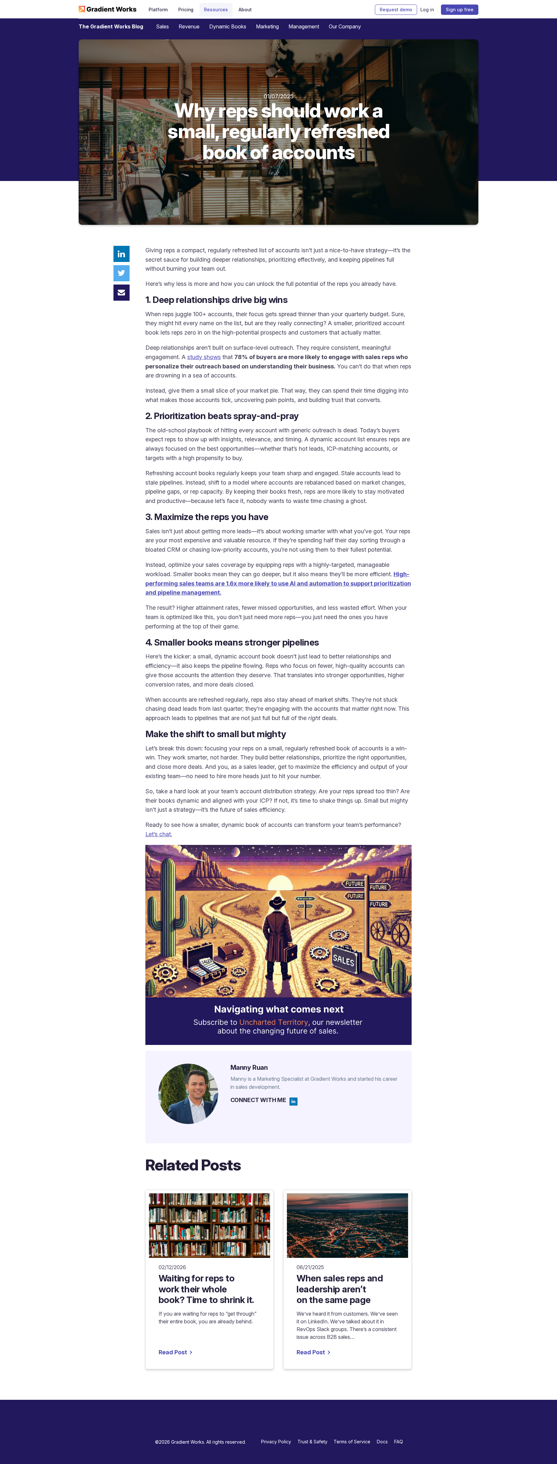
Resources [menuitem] (216, 9)
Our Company (345, 26)
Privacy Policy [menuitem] (276, 1441)
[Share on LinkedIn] (121, 254)
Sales (162, 26)
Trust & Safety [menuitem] (312, 1441)
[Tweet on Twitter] (121, 273)
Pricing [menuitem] (186, 9)
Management (303, 26)
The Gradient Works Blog (111, 26)
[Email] (121, 293)
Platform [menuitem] (158, 9)
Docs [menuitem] (382, 1441)
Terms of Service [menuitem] (352, 1441)
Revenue (189, 26)
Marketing (267, 26)
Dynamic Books (227, 26)
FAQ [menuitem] (398, 1441)
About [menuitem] (245, 9)
